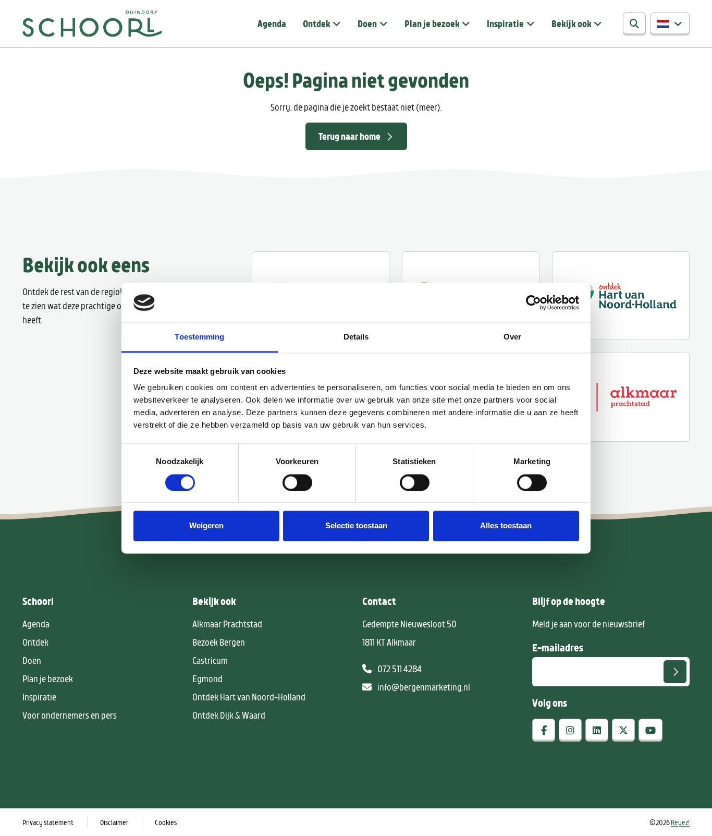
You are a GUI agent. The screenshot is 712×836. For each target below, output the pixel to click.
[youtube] (650, 730)
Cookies (166, 822)
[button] (670, 24)
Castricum (210, 660)
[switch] (297, 482)
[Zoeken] (634, 24)
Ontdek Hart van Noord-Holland (248, 696)
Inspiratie (505, 23)
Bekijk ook (571, 23)
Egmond (207, 678)
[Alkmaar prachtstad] (621, 397)
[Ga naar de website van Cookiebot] (533, 302)
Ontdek (316, 23)
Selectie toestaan (356, 526)
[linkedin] (596, 730)
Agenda (271, 23)
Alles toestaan (506, 526)
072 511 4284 (399, 668)
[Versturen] (675, 671)
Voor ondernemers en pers (69, 715)
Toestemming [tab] (199, 337)
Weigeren (206, 526)
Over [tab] (512, 337)
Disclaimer (114, 822)
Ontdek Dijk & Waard (228, 715)
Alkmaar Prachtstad (227, 623)
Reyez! (680, 822)
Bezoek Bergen (218, 642)
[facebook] (543, 730)
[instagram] (570, 730)
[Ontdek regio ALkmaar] (621, 295)
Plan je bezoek (432, 23)
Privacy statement (47, 822)
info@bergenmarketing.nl (423, 687)
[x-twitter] (623, 730)
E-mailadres (557, 647)
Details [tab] (356, 337)
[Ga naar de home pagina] (92, 23)
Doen (367, 23)
